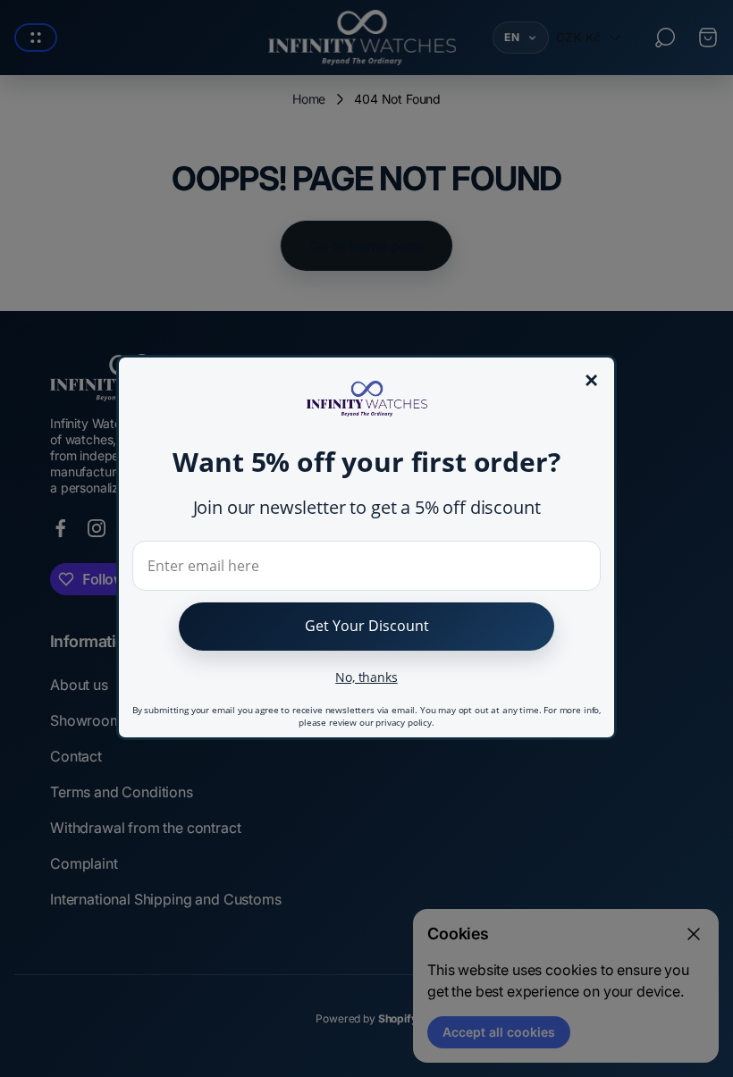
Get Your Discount (367, 625)
